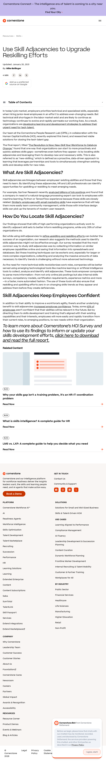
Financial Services (64, 595)
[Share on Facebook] (14, 75)
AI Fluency (60, 535)
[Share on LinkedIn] (20, 75)
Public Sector (62, 589)
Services (7, 618)
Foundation (8, 669)
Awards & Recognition (14, 702)
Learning (7, 574)
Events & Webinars (12, 729)
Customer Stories (11, 658)
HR (4, 562)
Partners (7, 691)
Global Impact (10, 697)
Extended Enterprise (13, 579)
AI (4, 513)
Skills (18, 36)
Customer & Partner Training (69, 572)
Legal (24, 750)
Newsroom (8, 680)
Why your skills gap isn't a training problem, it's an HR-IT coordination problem (47, 351)
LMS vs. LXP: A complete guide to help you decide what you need (39, 436)
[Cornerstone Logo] (13, 20)
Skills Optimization (12, 529)
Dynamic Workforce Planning (69, 555)
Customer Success (12, 653)
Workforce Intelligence (14, 524)
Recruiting (8, 546)
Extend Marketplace (13, 629)
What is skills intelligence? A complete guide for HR (31, 413)
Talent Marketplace (12, 540)
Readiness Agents (12, 518)
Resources (8, 36)
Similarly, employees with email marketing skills (38, 202)
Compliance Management (68, 530)
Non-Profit (60, 628)
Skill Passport (10, 612)
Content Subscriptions (14, 590)
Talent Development (13, 535)
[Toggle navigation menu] (99, 21)
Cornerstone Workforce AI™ (16, 507)
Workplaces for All (64, 577)
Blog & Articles (10, 735)
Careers (7, 686)
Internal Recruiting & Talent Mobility (73, 566)
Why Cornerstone (11, 641)
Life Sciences (62, 606)
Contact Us (59, 478)
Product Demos (10, 724)
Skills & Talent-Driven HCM (68, 513)
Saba (5, 596)
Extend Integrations (13, 623)
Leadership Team (11, 647)
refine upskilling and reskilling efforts (64, 236)
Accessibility (9, 708)
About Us (7, 664)
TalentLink (8, 607)
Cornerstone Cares (12, 675)
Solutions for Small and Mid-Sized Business (77, 507)
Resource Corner (11, 718)
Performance (9, 557)
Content (7, 585)
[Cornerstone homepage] (27, 473)
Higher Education (64, 617)
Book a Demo (14, 494)
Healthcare (60, 600)
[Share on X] (26, 75)
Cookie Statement (49, 752)
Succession (8, 551)
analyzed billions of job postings (67, 192)
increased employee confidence (52, 306)
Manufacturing (62, 611)
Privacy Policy (35, 752)
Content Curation (64, 550)
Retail (58, 622)
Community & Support (65, 483)
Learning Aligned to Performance (72, 524)
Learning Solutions (12, 568)
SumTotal (7, 601)
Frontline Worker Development (70, 561)
